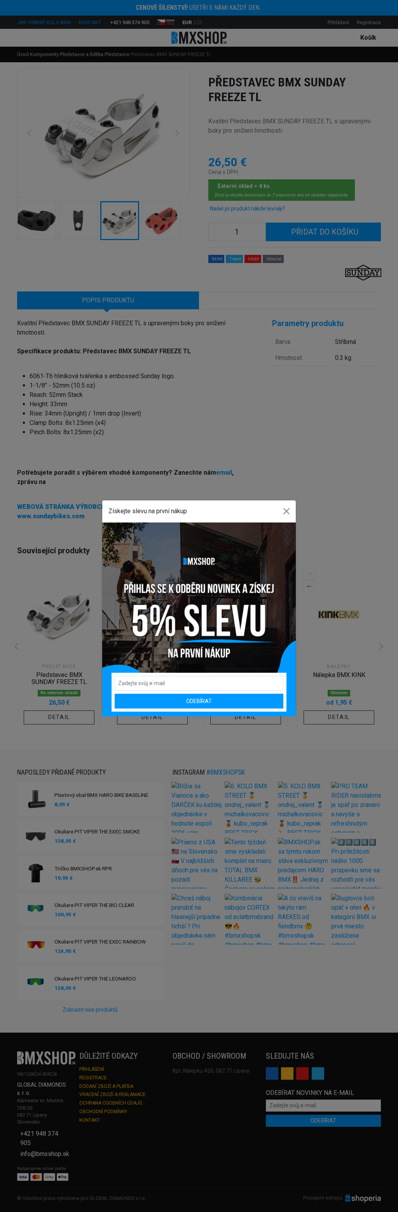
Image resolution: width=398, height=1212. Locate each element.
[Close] (286, 511)
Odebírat (199, 701)
